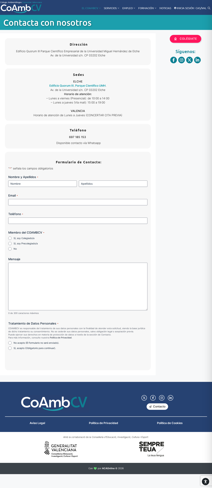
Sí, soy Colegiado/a (24, 238)
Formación (146, 8)
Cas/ (199, 8)
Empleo (127, 8)
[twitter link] (144, 398)
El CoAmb (90, 8)
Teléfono (15, 214)
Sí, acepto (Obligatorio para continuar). (35, 348)
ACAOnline (108, 468)
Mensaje (14, 259)
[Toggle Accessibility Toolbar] (206, 482)
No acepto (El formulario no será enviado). (36, 342)
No (15, 248)
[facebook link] (153, 398)
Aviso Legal (37, 423)
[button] (209, 8)
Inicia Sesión (185, 8)
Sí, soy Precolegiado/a (26, 243)
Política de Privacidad (61, 337)
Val (204, 8)
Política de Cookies (170, 423)
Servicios (110, 8)
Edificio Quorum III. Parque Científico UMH (77, 85)
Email (13, 195)
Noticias (165, 8)
